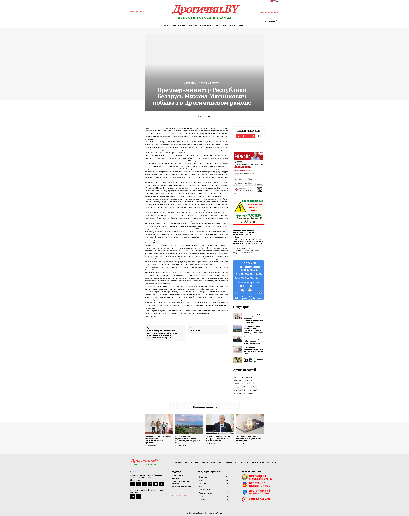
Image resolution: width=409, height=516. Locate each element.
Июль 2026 (250, 377)
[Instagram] (138, 484)
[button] (272, 21)
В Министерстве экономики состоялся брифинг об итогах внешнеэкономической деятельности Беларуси (162, 334)
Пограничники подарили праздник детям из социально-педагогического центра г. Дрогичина (158, 440)
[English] (274, 1)
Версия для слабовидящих (269, 13)
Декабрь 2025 (239, 390)
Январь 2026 (252, 387)
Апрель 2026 (239, 384)
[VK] (238, 136)
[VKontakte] (150, 484)
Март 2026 (250, 384)
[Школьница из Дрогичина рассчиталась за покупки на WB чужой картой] (237, 349)
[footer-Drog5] (260, 492)
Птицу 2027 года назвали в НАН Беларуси (253, 360)
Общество (190, 83)
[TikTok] (144, 484)
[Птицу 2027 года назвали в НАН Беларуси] (237, 360)
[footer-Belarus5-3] (260, 477)
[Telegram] (253, 136)
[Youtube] (155, 484)
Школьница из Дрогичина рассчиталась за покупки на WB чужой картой (253, 350)
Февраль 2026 (239, 387)
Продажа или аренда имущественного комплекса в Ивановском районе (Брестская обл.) (253, 329)
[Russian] (277, 1)
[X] (248, 136)
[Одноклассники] (161, 484)
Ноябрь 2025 (252, 390)
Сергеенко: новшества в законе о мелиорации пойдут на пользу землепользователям (253, 340)
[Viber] (138, 496)
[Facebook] (243, 136)
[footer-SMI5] (260, 499)
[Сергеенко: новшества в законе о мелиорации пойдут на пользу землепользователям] (237, 339)
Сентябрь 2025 (252, 393)
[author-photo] (146, 446)
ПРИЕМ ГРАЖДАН (199, 331)
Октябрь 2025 (239, 393)
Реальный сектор (209, 83)
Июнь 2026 (238, 380)
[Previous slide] (236, 292)
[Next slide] (260, 292)
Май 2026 (248, 380)
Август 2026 (238, 377)
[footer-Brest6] (260, 484)
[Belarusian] (271, 1)
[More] (258, 136)
